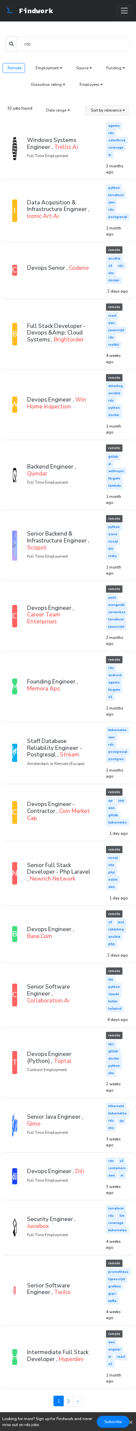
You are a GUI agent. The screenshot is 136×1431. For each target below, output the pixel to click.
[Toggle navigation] (124, 10)
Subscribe (113, 1421)
